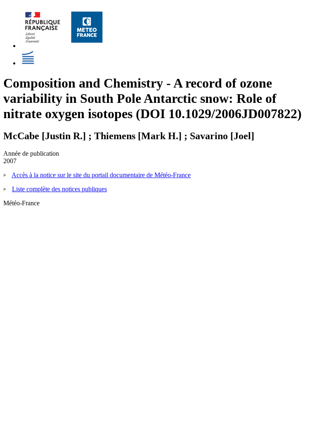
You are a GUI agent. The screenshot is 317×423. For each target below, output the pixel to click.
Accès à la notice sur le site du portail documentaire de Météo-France (101, 174)
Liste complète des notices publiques (59, 188)
